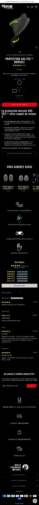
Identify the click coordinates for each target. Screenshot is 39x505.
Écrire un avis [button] (19, 286)
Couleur (19, 79)
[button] (17, 65)
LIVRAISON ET (19, 439)
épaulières (27, 148)
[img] (6, 302)
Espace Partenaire (19, 480)
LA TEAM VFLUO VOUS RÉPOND (19, 407)
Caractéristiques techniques (19, 153)
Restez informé (19, 486)
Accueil (8, 55)
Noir (19, 83)
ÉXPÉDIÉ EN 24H (19, 455)
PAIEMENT (19, 423)
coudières (14, 148)
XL (24, 91)
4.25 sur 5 (24, 266)
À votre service (19, 474)
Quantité (19, 95)
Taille (19, 87)
